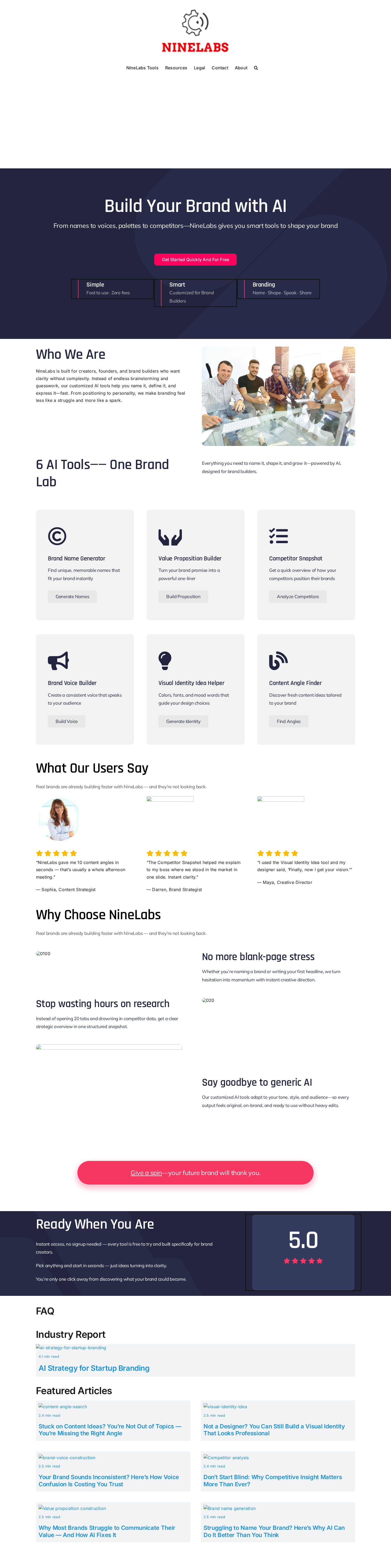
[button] (256, 67)
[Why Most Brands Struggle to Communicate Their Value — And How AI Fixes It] (72, 1508)
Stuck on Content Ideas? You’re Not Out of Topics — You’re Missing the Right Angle (110, 1430)
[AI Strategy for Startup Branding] (71, 1347)
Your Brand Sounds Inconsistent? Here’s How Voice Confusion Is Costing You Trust (109, 1480)
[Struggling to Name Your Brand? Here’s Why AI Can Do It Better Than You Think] (229, 1508)
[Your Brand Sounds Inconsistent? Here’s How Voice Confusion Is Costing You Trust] (67, 1457)
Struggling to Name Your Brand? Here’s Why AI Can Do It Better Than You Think (274, 1531)
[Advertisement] (195, 112)
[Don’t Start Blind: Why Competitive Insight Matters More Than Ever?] (226, 1457)
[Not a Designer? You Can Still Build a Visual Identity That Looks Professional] (225, 1406)
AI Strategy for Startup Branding (94, 1368)
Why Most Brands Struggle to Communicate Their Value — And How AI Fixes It (107, 1531)
